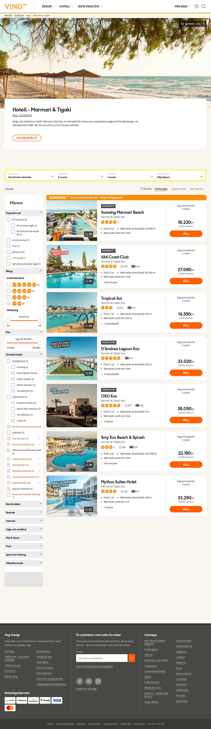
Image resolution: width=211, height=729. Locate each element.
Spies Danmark (94, 723)
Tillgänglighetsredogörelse (51, 684)
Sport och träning (16, 554)
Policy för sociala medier (49, 678)
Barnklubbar (13, 504)
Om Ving (9, 651)
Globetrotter (126, 723)
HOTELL (65, 6)
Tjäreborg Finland (110, 723)
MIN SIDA (181, 6)
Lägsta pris (178, 189)
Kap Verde (181, 701)
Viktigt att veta (44, 656)
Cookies (49, 723)
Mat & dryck (12, 537)
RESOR (47, 6)
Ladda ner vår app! (86, 688)
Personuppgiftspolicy (65, 723)
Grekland (25, 115)
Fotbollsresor (151, 682)
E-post (79, 651)
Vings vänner (151, 701)
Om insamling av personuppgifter (94, 666)
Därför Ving (11, 676)
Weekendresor (184, 646)
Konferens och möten (156, 660)
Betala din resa (152, 687)
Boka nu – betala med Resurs (156, 694)
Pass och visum (44, 667)
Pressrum (10, 670)
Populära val (13, 213)
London (180, 657)
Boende (10, 512)
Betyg (9, 271)
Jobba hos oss (13, 665)
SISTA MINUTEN (88, 6)
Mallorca (181, 662)
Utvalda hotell (14, 354)
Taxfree (148, 654)
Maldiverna (182, 689)
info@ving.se (139, 723)
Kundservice (43, 651)
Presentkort (151, 649)
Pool (8, 546)
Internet (10, 520)
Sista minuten (184, 640)
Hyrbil (147, 676)
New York (181, 684)
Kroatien (181, 695)
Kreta (179, 668)
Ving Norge (81, 723)
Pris (8, 332)
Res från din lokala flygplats (154, 642)
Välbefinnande (14, 563)
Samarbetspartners (155, 671)
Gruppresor (150, 665)
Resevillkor (42, 662)
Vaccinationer (44, 673)
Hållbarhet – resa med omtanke (17, 658)
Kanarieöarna (183, 673)
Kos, (16, 115)
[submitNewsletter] (131, 658)
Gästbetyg (196, 189)
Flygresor (181, 651)
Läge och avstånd (16, 529)
